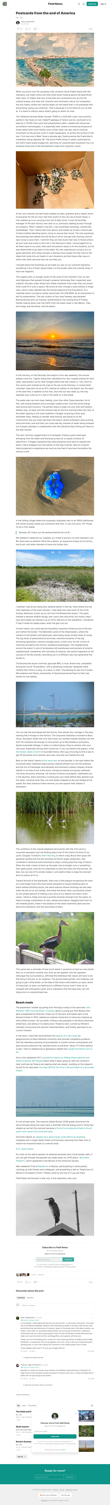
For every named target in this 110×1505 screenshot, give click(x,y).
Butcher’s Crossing (45, 1011)
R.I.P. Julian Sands (24, 1149)
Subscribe (92, 4)
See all (20, 1456)
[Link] (13, 1002)
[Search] (79, 4)
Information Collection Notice (54, 1444)
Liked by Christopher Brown (31, 1320)
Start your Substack (49, 1495)
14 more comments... (23, 1395)
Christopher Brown (27, 21)
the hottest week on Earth (28, 752)
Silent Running (48, 855)
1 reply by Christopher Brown (33, 1358)
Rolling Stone (70, 1057)
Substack (44, 1500)
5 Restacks (41, 1275)
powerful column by (54, 1057)
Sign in (103, 4)
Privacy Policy (71, 1444)
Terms (62, 1490)
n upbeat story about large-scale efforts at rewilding (59, 1137)
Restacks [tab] (30, 1298)
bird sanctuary (50, 760)
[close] (75, 1413)
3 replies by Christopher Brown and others (37, 1385)
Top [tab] (18, 1406)
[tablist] (25, 1298)
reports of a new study (67, 1036)
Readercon (43, 1166)
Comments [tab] (21, 1298)
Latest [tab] (24, 1406)
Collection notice (71, 1490)
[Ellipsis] (93, 1317)
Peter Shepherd (26, 1317)
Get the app (65, 1495)
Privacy (55, 1490)
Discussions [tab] (32, 1406)
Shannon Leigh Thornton (30, 1365)
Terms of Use (65, 1441)
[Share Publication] (83, 4)
